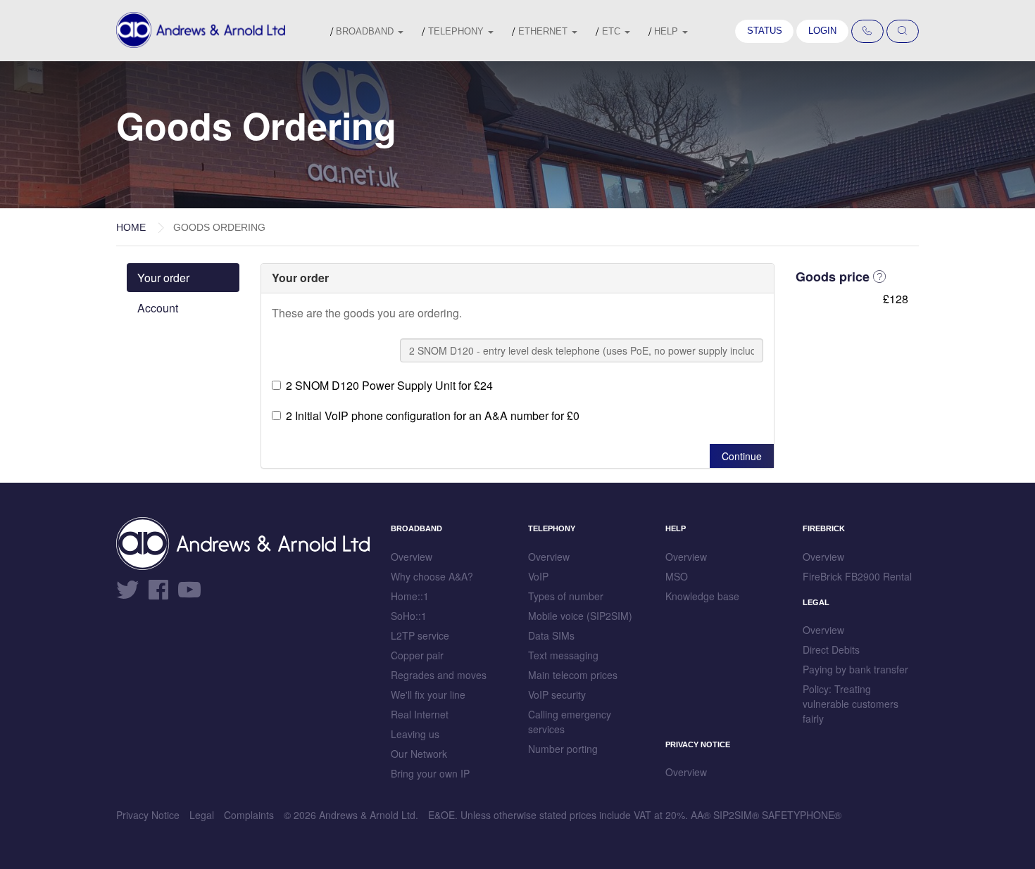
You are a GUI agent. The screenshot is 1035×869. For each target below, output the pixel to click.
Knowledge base (702, 596)
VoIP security (557, 694)
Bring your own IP (430, 773)
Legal (201, 815)
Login (822, 30)
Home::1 (410, 596)
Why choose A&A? (432, 576)
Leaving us (415, 734)
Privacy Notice (148, 815)
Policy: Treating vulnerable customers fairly (850, 703)
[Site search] (902, 32)
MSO (676, 576)
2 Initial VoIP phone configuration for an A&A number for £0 (432, 415)
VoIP (538, 576)
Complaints (249, 815)
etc (612, 31)
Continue (742, 456)
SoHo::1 (409, 616)
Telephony (457, 31)
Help (667, 31)
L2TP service (420, 635)
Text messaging (563, 655)
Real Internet (419, 714)
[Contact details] (867, 32)
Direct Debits (831, 649)
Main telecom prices (572, 675)
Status (764, 30)
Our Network (419, 754)
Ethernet (544, 31)
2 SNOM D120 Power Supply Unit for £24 (389, 385)
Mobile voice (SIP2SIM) (580, 616)
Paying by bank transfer (855, 669)
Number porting (563, 749)
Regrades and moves (439, 675)
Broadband (366, 31)
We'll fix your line (428, 694)
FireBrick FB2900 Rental (857, 576)
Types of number (565, 596)
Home (131, 227)
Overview (411, 557)
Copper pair (417, 655)
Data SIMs (551, 635)
